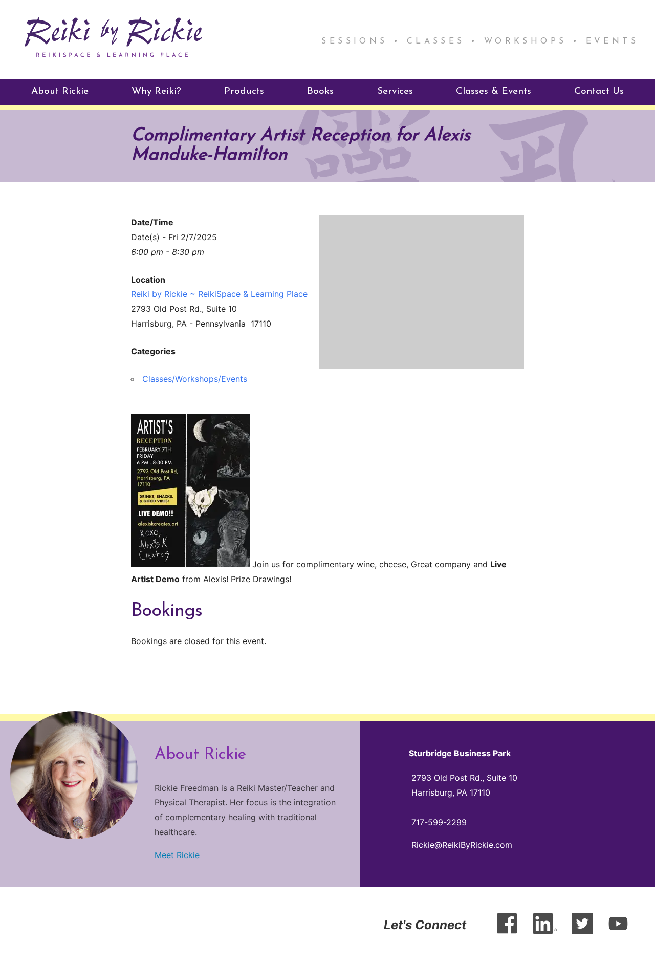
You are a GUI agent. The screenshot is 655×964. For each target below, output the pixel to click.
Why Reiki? (156, 91)
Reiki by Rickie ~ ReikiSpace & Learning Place (219, 294)
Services (395, 91)
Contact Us (599, 91)
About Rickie (60, 91)
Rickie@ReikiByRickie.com (461, 845)
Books (320, 91)
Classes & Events (493, 91)
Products (244, 91)
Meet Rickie (177, 855)
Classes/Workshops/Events (194, 379)
